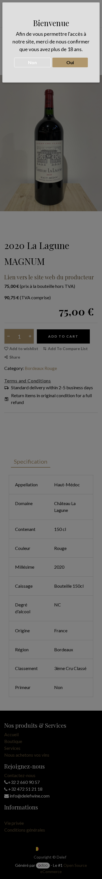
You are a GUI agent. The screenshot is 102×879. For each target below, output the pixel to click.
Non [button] (32, 62)
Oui (70, 62)
